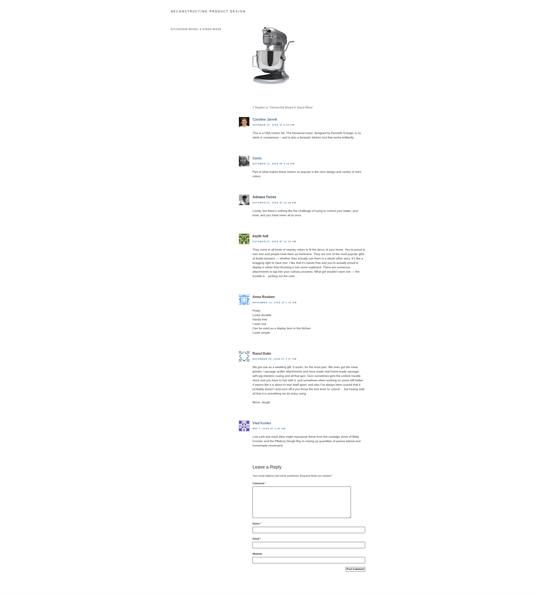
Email (257, 538)
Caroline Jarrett (265, 119)
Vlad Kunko (262, 423)
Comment (259, 483)
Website (257, 553)
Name (257, 523)
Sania (257, 158)
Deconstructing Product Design (208, 11)
